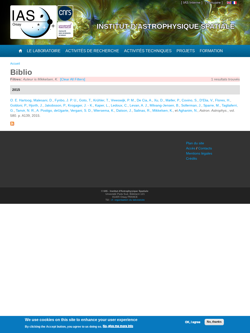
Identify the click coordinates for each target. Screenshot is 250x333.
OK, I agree (192, 322)
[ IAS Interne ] (191, 2)
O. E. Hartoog (20, 100)
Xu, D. (159, 100)
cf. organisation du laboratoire (128, 199)
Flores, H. (222, 100)
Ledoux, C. (119, 105)
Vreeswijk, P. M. (123, 100)
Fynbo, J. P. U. (66, 100)
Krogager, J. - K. (80, 105)
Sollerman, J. (191, 105)
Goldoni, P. (18, 105)
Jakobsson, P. (55, 105)
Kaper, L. (102, 105)
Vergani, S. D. (81, 110)
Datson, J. (124, 110)
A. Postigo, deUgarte (52, 110)
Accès (190, 148)
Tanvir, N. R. (25, 110)
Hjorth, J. (36, 105)
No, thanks (214, 321)
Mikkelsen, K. (162, 110)
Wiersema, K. (104, 110)
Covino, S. (190, 100)
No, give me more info (118, 326)
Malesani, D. (43, 100)
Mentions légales (199, 153)
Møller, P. (173, 100)
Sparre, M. (211, 105)
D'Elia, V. (206, 100)
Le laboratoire (44, 51)
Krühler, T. (101, 100)
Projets (186, 51)
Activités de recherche (92, 51)
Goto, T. (85, 100)
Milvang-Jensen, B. (164, 105)
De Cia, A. (144, 100)
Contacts (205, 148)
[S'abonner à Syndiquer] (12, 124)
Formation (211, 51)
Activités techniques (148, 51)
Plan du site (195, 143)
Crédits (191, 158)
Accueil (15, 63)
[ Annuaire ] (214, 2)
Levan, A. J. (139, 105)
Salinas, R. (142, 110)
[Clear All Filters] (72, 79)
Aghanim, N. (188, 110)
